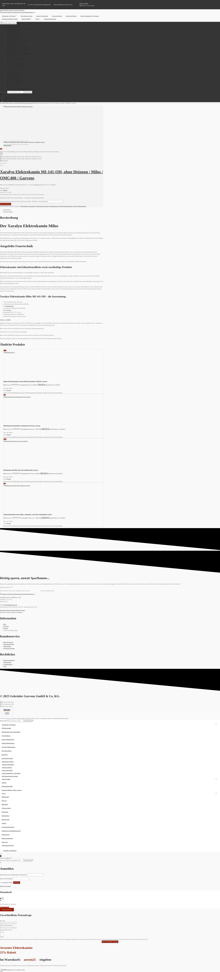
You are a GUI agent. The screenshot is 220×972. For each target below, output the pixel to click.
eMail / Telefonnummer (6, 925)
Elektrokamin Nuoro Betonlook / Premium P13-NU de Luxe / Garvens (22, 425)
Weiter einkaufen (4, 907)
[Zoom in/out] (6, 163)
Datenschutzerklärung (35, 590)
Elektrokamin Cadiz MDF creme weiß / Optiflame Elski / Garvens (21, 470)
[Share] (2, 163)
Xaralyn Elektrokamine (79, 206)
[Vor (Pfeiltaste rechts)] (2, 165)
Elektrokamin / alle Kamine (13, 103)
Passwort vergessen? (5, 886)
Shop (4, 103)
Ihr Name (2, 920)
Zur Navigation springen (6, 10)
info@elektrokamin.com (10, 605)
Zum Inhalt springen (18, 10)
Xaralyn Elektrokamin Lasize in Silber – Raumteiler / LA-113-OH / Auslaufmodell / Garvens (28, 514)
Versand (5, 190)
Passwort (6, 878)
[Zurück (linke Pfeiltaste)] (0, 971)
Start (1, 103)
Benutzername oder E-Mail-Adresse (13, 875)
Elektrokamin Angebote (27, 103)
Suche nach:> (3, 92)
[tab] (53, 210)
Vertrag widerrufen (7, 909)
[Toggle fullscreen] (4, 163)
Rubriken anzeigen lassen (9, 23)
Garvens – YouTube (5, 319)
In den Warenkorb (5, 204)
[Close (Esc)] (0, 163)
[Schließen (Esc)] (6, 969)
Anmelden (16, 882)
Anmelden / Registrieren (9, 97)
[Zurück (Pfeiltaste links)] (0, 165)
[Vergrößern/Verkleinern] (0, 969)
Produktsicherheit (8, 211)
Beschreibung (7, 209)
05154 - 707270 (83, 3)
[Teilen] (4, 969)
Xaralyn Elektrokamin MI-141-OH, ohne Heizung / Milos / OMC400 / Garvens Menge (23, 201)
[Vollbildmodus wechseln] (2, 969)
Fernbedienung (10, 306)
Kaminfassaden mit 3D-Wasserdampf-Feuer (61, 206)
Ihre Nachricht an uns (6, 930)
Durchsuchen (28, 92)
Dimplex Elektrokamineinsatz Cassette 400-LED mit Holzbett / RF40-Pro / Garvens (25, 381)
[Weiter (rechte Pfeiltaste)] (2, 971)
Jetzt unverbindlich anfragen (110, 941)
